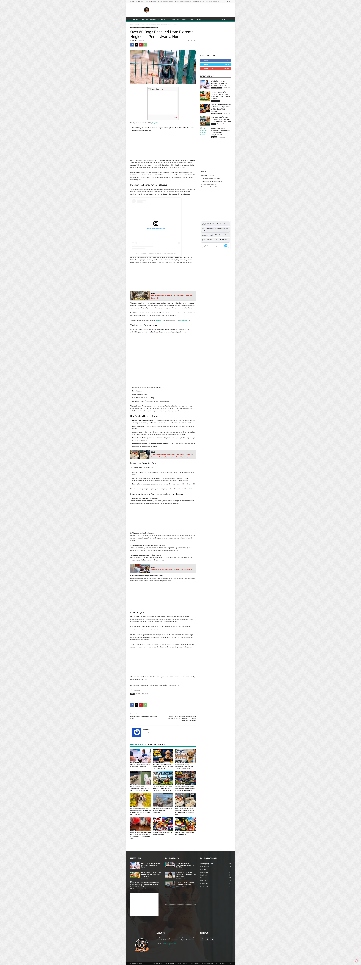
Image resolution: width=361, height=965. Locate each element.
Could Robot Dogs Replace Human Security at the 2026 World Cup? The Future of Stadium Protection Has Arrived (181, 718)
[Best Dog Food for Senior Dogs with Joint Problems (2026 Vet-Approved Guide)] (205, 121)
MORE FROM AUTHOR (156, 745)
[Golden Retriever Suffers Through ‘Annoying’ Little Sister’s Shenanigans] (163, 800)
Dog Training (164, 19)
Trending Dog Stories (152, 27)
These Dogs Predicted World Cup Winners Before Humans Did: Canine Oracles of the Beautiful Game (185, 788)
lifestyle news (139, 27)
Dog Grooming (154, 19)
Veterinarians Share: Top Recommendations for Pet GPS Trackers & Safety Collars (184, 766)
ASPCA (190, 489)
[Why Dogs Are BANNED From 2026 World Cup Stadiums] (163, 824)
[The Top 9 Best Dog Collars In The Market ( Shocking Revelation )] (170, 884)
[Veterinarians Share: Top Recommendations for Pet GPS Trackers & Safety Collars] (185, 756)
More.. (183, 19)
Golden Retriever (157, 806)
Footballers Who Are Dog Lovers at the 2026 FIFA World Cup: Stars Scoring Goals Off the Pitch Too (162, 788)
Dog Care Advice (215, 101)
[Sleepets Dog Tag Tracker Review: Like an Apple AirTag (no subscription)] (170, 875)
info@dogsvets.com (170, 944)
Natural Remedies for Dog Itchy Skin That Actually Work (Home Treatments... (151, 874)
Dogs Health (175, 19)
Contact (199, 19)
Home (131, 24)
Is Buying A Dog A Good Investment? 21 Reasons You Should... (185, 865)
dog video (133, 830)
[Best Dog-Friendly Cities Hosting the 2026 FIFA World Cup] (185, 824)
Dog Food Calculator (151, 1)
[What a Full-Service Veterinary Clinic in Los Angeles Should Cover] (140, 756)
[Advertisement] (196, 10)
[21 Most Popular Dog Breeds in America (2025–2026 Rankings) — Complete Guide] (205, 132)
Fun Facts (155, 830)
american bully (134, 784)
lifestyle (137, 24)
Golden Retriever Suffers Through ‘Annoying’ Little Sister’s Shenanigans (162, 810)
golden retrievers (180, 806)
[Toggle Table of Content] (174, 117)
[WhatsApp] (145, 45)
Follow (227, 64)
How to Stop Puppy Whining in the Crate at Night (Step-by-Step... (150, 884)
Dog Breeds (135, 19)
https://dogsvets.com (148, 732)
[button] (228, 19)
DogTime (159, 320)
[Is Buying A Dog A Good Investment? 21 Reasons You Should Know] (170, 864)
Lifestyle (138, 693)
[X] (227, 1)
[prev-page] (131, 842)
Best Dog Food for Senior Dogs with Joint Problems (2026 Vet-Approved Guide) (221, 119)
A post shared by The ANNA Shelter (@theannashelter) (156, 253)
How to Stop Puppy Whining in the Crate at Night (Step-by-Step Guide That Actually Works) (163, 766)
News (145, 27)
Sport (154, 784)
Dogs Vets (134, 40)
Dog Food (145, 19)
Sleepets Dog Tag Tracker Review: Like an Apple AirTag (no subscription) (186, 874)
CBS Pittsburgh (184, 320)
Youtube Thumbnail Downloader (183, 1)
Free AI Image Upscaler (198, 1)
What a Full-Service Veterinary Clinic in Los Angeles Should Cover (219, 83)
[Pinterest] (141, 45)
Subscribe (226, 68)
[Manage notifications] (356, 960)
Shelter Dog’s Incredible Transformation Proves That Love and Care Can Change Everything (139, 788)
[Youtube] (230, 1)
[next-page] (134, 842)
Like (228, 61)
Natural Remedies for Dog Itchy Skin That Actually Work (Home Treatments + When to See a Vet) (180, 901)
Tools (191, 19)
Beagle (132, 806)
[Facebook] (225, 1)
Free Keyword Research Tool (212, 1)
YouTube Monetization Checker (165, 1)
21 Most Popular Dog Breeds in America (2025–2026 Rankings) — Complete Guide (179, 919)
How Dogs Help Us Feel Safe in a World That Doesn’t (144, 717)
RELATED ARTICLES (138, 745)
